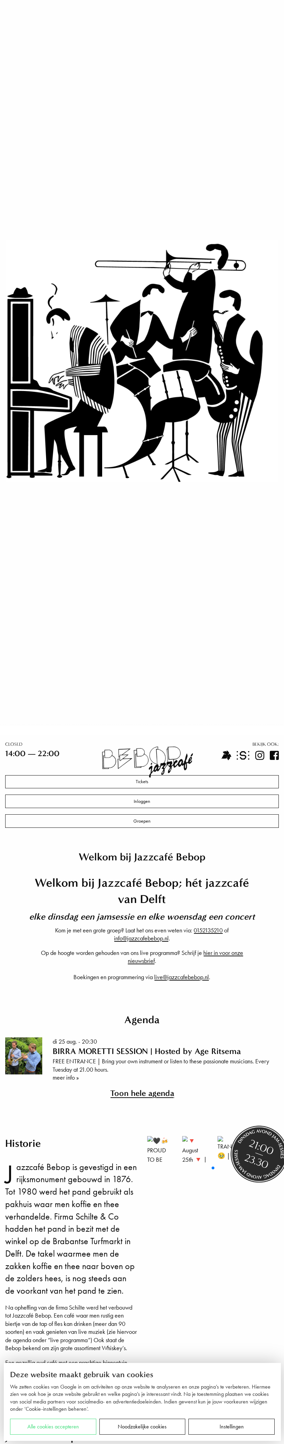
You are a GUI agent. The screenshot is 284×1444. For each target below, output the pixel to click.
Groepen (142, 821)
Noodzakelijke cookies (142, 1426)
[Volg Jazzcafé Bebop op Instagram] (259, 755)
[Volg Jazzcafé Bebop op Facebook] (274, 755)
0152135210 (208, 930)
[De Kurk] (226, 755)
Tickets (142, 782)
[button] (213, 1168)
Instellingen (232, 1426)
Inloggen (142, 801)
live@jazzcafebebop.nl (181, 977)
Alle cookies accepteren (53, 1426)
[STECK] (243, 755)
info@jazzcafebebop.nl (141, 938)
